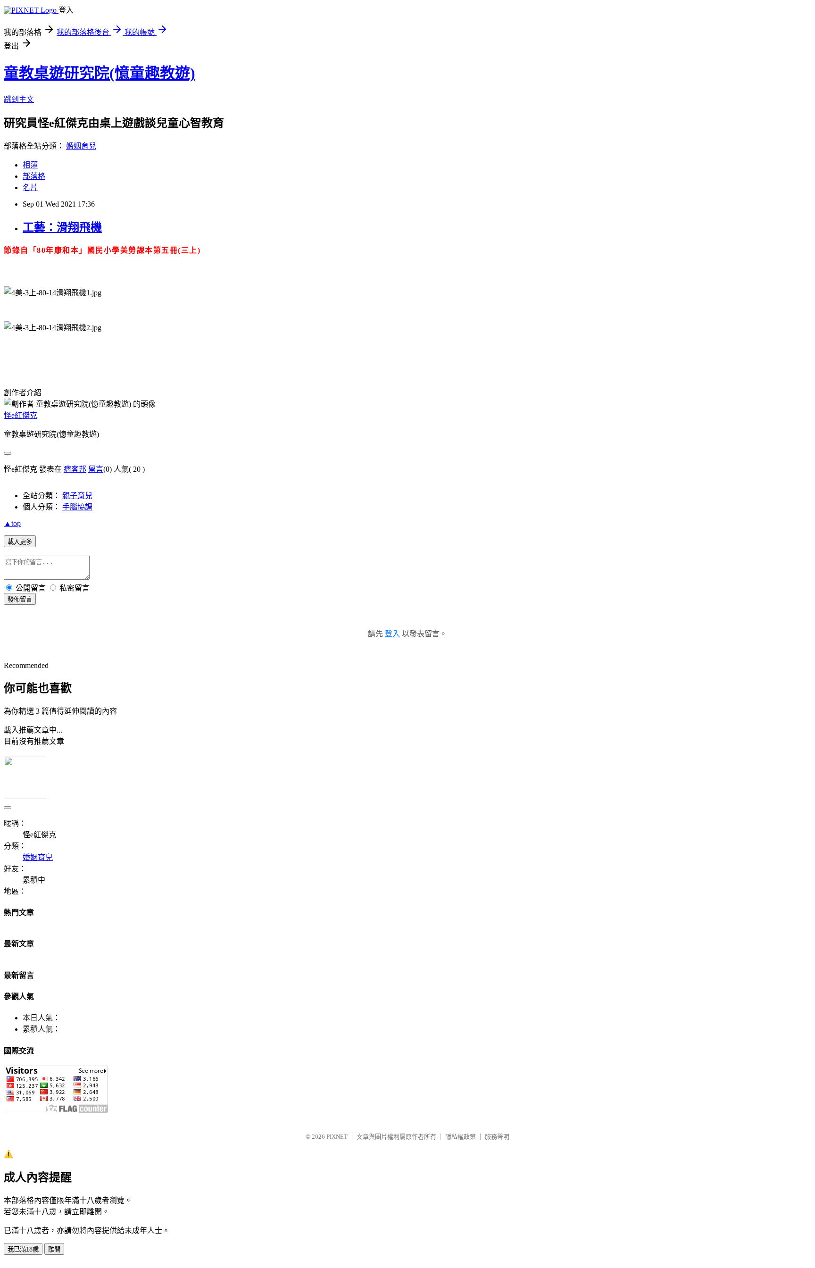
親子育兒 (77, 496)
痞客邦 (75, 469)
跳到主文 (19, 99)
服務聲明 (497, 1136)
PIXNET (337, 1136)
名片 (30, 188)
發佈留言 (20, 599)
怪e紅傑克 (20, 415)
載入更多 (20, 541)
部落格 (34, 176)
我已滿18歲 (23, 1249)
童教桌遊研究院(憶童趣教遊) (99, 73)
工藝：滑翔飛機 (62, 227)
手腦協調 (77, 507)
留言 (95, 469)
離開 (54, 1249)
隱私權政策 (460, 1136)
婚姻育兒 (81, 146)
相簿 (30, 165)
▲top (12, 523)
